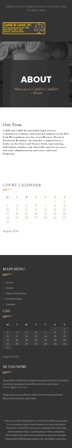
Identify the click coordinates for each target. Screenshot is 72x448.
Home (9, 282)
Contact (10, 304)
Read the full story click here (41, 384)
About (9, 288)
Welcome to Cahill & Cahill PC (36, 89)
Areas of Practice (16, 293)
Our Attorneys (14, 299)
